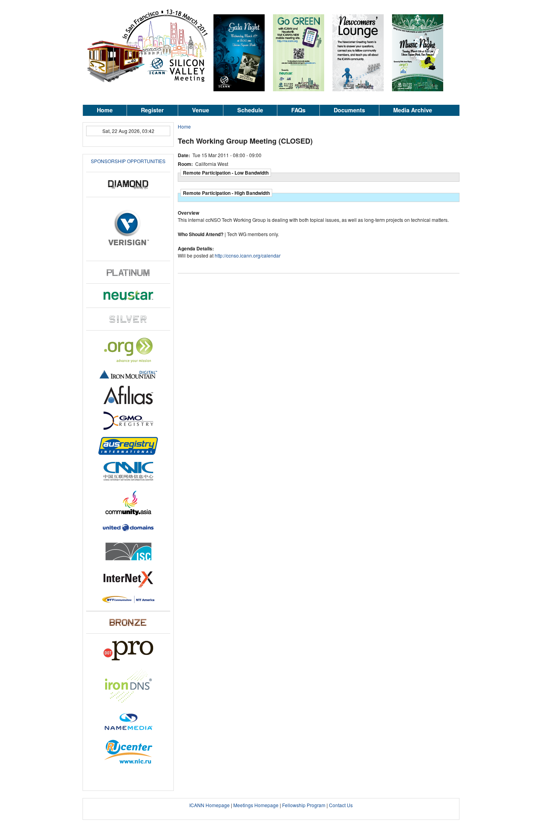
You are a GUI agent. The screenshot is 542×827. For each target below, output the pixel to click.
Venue (200, 110)
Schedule (250, 110)
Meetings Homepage (256, 805)
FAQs (298, 110)
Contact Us (341, 805)
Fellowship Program (303, 805)
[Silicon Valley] (148, 82)
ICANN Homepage (209, 805)
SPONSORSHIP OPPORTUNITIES (128, 161)
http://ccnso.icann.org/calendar (248, 255)
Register (152, 110)
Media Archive (412, 110)
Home (105, 110)
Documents (349, 110)
